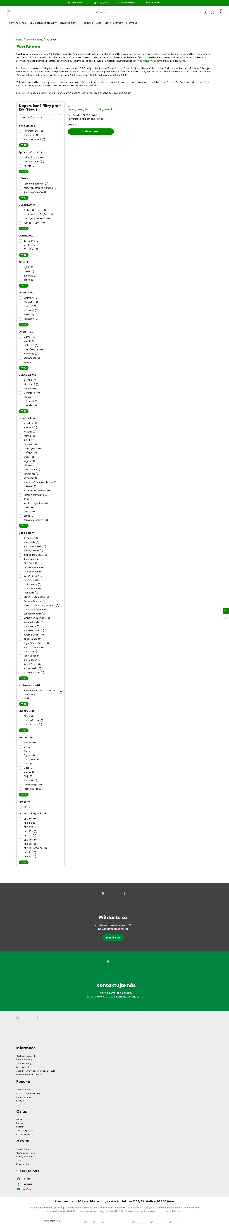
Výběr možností (91, 131)
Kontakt (20, 1123)
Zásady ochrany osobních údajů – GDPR (35, 1071)
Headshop (87, 22)
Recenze (20, 1126)
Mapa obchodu (23, 1164)
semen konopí (148, 60)
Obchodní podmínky (26, 1056)
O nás (19, 1119)
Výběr (19, 1160)
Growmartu (47, 93)
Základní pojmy (23, 1149)
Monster (27, 71)
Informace (131, 22)
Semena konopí (17, 22)
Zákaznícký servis (24, 1130)
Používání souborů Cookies (29, 1074)
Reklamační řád (24, 1059)
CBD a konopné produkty (43, 22)
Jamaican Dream (77, 71)
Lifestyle (20, 1100)
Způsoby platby (23, 1063)
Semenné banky (68, 22)
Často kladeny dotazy (27, 1153)
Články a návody (114, 22)
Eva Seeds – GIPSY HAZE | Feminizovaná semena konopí (86, 117)
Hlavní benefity (23, 1134)
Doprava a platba (24, 1067)
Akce (98, 22)
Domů (19, 39)
